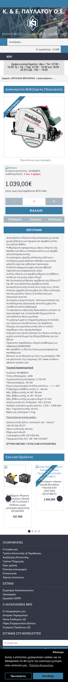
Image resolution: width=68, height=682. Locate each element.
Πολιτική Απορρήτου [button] (41, 665)
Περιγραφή (34, 230)
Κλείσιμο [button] (58, 652)
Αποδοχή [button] (48, 676)
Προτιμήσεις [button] (18, 676)
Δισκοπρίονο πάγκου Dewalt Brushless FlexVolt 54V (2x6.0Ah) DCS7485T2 (49, 487)
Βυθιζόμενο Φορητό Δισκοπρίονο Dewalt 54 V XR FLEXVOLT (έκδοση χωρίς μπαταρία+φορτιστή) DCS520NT (17, 503)
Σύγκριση (36, 219)
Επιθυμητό (15, 219)
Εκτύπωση (55, 219)
